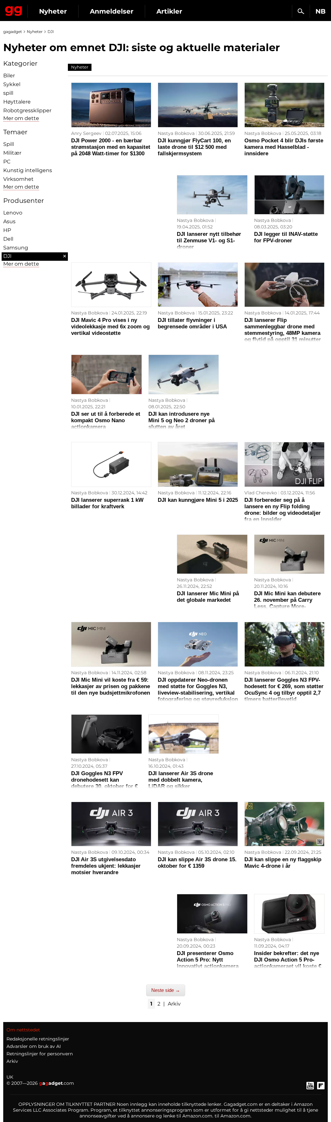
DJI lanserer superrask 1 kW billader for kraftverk (107, 503)
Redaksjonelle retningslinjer (37, 1039)
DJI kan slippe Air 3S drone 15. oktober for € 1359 (197, 862)
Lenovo (12, 213)
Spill (8, 144)
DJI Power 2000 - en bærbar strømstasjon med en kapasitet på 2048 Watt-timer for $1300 (110, 147)
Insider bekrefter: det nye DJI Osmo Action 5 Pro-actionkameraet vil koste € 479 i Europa (287, 963)
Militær (12, 153)
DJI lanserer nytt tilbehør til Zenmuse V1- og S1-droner (209, 240)
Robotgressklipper (27, 110)
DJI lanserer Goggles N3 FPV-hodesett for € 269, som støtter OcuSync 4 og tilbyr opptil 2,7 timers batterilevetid (284, 689)
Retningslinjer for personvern (39, 1054)
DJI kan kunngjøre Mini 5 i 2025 (198, 500)
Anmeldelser (111, 11)
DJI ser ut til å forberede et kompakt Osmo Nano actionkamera (105, 420)
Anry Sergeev (86, 133)
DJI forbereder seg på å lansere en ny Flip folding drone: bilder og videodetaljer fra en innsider (282, 509)
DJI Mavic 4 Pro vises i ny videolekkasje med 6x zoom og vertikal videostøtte (110, 326)
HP (7, 230)
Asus (9, 221)
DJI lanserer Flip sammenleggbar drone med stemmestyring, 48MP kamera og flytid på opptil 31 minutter (282, 330)
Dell (8, 239)
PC (7, 162)
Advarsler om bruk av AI (33, 1046)
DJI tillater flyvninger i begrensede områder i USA (192, 323)
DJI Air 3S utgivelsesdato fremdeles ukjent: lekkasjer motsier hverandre (106, 865)
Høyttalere (17, 102)
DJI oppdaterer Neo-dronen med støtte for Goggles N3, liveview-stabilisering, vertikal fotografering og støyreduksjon (198, 689)
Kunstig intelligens (27, 170)
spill (8, 93)
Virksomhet (18, 179)
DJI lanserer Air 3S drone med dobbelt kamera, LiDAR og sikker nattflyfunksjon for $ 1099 (181, 783)
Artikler (169, 11)
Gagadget (13, 9)
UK (9, 1077)
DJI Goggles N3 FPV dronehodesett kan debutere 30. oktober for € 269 (104, 783)
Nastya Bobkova (176, 133)
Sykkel (11, 84)
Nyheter (53, 11)
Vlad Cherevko (260, 493)
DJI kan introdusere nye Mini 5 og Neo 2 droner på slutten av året (181, 420)
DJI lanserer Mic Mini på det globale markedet (208, 596)
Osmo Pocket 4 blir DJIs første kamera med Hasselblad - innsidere (283, 147)
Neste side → (165, 990)
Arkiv (174, 1004)
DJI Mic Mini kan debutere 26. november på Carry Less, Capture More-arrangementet (287, 603)
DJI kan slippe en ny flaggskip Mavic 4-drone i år (282, 862)
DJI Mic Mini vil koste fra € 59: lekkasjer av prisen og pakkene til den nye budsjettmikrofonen (110, 686)
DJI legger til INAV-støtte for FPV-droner (286, 237)
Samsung (15, 248)
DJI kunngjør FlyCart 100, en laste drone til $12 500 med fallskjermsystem (194, 147)
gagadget (12, 31)
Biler (9, 75)
